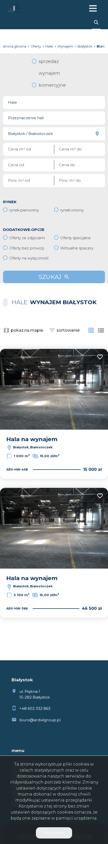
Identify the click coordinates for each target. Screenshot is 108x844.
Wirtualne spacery (76, 248)
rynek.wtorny (72, 210)
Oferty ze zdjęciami (27, 237)
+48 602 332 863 (34, 708)
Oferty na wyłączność (29, 258)
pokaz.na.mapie (27, 330)
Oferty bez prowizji (26, 248)
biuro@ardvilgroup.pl (40, 720)
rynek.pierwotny (24, 210)
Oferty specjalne (75, 237)
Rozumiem (54, 832)
